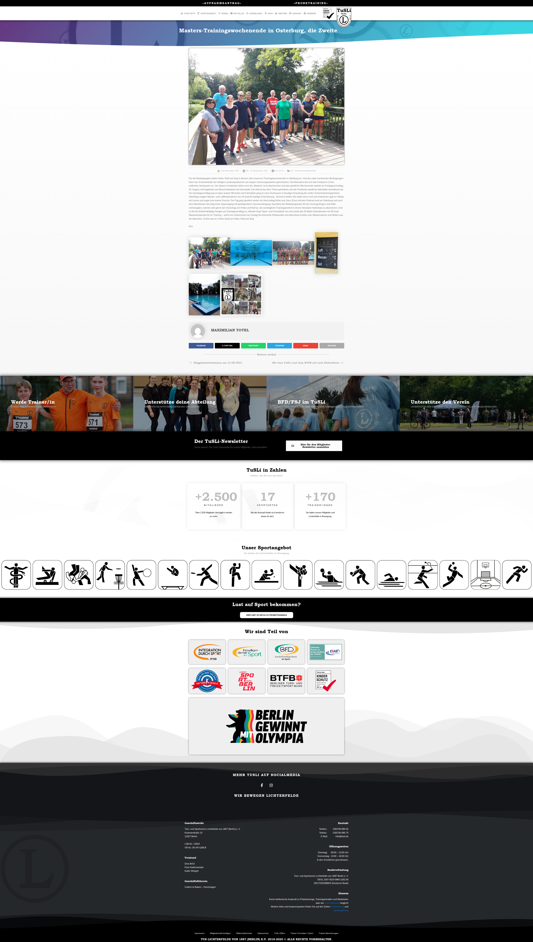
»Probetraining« (311, 3)
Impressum (199, 933)
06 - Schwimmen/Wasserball (303, 171)
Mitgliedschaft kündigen (220, 933)
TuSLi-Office (279, 933)
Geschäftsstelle (332, 903)
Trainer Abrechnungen (328, 933)
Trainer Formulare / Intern (302, 933)
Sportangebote (340, 910)
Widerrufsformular (244, 933)
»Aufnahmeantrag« (222, 3)
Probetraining (337, 906)
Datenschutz (263, 933)
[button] (201, 345)
